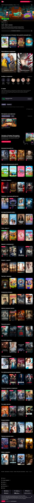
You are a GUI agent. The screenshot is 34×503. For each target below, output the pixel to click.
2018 (3, 23)
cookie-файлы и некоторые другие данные (12, 496)
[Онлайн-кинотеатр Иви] (2, 2)
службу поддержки (13, 501)
